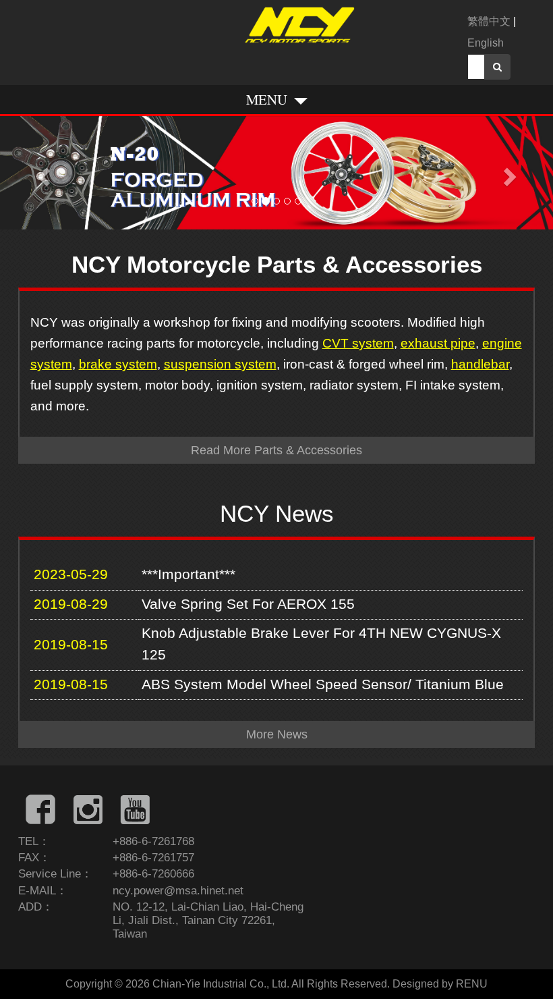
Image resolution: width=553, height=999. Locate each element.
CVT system (358, 342)
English (485, 43)
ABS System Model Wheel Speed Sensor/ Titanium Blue (323, 684)
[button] (41, 173)
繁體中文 (489, 21)
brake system (118, 363)
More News (277, 734)
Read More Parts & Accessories (276, 450)
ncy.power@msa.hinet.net (178, 890)
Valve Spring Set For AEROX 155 (248, 604)
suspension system (220, 363)
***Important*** (188, 574)
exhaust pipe (438, 342)
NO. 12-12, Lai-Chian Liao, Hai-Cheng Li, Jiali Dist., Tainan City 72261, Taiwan (208, 920)
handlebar (480, 363)
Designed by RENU (440, 984)
